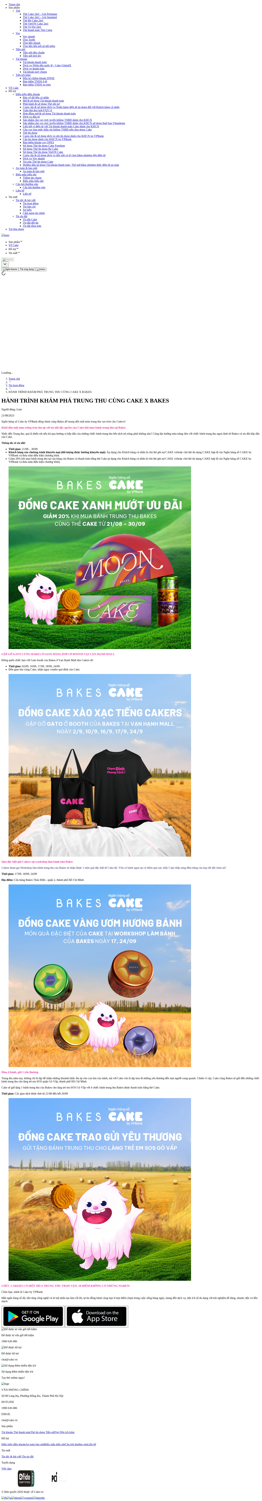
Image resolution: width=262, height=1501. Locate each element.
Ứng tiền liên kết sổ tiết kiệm (39, 46)
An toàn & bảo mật (26, 168)
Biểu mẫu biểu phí (26, 174)
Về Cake (14, 87)
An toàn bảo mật (35, 1444)
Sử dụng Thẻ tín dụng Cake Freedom (44, 145)
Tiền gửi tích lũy (32, 55)
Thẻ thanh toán (22, 1432)
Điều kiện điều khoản (28, 94)
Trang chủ (14, 4)
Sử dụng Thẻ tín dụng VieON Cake (43, 152)
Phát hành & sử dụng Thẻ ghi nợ (41, 103)
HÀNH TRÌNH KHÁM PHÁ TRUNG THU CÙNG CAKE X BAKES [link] (50, 391)
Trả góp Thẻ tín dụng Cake (38, 161)
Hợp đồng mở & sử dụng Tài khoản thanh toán (49, 113)
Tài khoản (21, 58)
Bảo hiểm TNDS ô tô (35, 81)
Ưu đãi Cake (30, 219)
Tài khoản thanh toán (35, 62)
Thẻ (18, 10)
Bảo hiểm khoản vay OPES (38, 142)
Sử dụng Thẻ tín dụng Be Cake (40, 148)
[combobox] (5, 264)
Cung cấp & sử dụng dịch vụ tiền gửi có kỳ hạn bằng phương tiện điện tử (64, 155)
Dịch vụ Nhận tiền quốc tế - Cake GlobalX (47, 65)
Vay (18, 33)
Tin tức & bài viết (25, 200)
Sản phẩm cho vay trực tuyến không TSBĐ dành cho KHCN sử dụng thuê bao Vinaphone (74, 123)
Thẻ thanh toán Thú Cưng (37, 30)
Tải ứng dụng (16, 229)
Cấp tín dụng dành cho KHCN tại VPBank (47, 139)
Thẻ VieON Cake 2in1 (35, 23)
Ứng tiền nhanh (31, 42)
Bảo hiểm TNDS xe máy (37, 84)
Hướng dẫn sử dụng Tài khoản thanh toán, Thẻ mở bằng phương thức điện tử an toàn (71, 164)
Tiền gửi (20, 49)
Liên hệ (20, 190)
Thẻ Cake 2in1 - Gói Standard (40, 17)
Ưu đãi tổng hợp (32, 225)
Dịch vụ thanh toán (33, 68)
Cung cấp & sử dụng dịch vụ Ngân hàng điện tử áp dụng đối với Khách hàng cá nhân (71, 107)
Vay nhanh (29, 36)
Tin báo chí (29, 206)
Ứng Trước (29, 39)
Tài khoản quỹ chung (35, 71)
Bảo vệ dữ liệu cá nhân (36, 97)
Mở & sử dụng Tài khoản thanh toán (43, 100)
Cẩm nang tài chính (34, 213)
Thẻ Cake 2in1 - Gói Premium (40, 14)
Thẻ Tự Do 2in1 (32, 26)
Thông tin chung (32, 177)
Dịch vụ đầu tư (31, 116)
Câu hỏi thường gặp (27, 184)
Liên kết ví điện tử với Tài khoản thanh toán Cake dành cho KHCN (61, 126)
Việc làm (6, 1468)
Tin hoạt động (30, 203)
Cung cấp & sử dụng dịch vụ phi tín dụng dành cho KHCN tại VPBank (63, 136)
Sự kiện (27, 209)
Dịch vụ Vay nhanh (34, 158)
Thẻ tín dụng (30, 132)
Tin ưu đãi (21, 216)
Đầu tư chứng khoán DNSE (39, 78)
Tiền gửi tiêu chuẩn (34, 52)
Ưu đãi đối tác (31, 222)
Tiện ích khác (23, 75)
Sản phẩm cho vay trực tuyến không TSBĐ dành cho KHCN (57, 119)
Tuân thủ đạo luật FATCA (37, 110)
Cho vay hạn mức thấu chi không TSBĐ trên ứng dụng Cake (57, 129)
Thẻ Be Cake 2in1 (33, 20)
